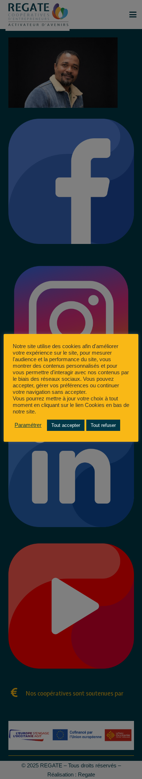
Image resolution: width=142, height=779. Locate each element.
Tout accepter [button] (65, 425)
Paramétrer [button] (28, 425)
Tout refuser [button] (103, 425)
